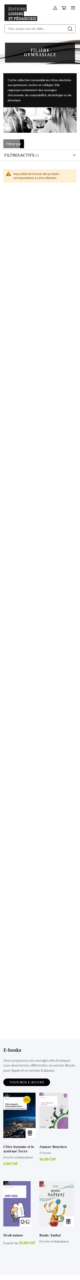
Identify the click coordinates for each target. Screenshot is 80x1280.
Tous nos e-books (26, 1082)
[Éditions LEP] (20, 19)
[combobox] (40, 28)
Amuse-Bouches (53, 1147)
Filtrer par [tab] (13, 144)
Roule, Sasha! (50, 1235)
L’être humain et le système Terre (18, 1149)
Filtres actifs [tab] (19, 155)
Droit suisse (13, 1235)
